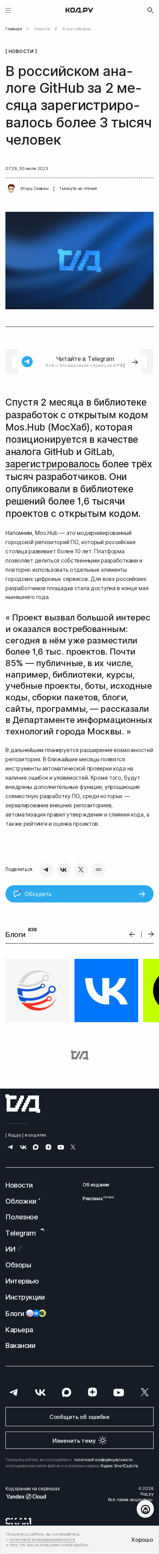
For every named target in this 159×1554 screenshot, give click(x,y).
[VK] (64, 870)
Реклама (96, 1198)
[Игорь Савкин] (11, 189)
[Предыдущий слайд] (132, 934)
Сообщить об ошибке (79, 1417)
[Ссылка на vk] (23, 1148)
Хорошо (142, 1539)
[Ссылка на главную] (22, 1103)
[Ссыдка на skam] (18, 1521)
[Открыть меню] (8, 10)
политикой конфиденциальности (103, 1459)
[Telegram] (46, 870)
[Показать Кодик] (145, 1509)
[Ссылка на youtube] (61, 1148)
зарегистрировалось (52, 464)
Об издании (96, 1185)
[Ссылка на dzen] (48, 1148)
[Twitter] (81, 870)
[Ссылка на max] (35, 1148)
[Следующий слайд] (151, 934)
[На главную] (79, 10)
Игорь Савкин (34, 188)
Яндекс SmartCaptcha (119, 1465)
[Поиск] (150, 10)
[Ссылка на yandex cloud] (32, 1496)
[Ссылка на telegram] (10, 1148)
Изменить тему (74, 1440)
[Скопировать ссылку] (98, 870)
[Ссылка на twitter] (73, 1148)
